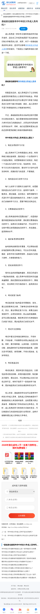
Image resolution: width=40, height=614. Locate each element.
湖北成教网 (7, 14)
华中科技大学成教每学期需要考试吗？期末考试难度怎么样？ (20, 558)
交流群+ (23, 28)
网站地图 (20, 586)
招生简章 (13, 8)
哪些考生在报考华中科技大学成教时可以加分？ (17, 561)
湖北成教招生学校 (18, 14)
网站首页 (4, 8)
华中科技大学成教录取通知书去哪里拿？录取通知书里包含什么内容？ (20, 578)
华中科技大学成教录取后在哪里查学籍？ (15, 565)
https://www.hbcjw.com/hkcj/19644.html (18, 527)
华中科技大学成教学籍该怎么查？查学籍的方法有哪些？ (20, 549)
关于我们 (13, 586)
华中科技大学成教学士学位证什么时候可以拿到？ (18, 552)
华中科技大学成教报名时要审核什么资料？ (16, 571)
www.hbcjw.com (27, 524)
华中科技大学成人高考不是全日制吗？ (20, 532)
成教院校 (21, 8)
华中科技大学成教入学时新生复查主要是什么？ (17, 568)
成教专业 (30, 8)
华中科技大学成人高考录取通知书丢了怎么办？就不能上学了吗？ (20, 574)
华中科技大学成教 (32, 14)
